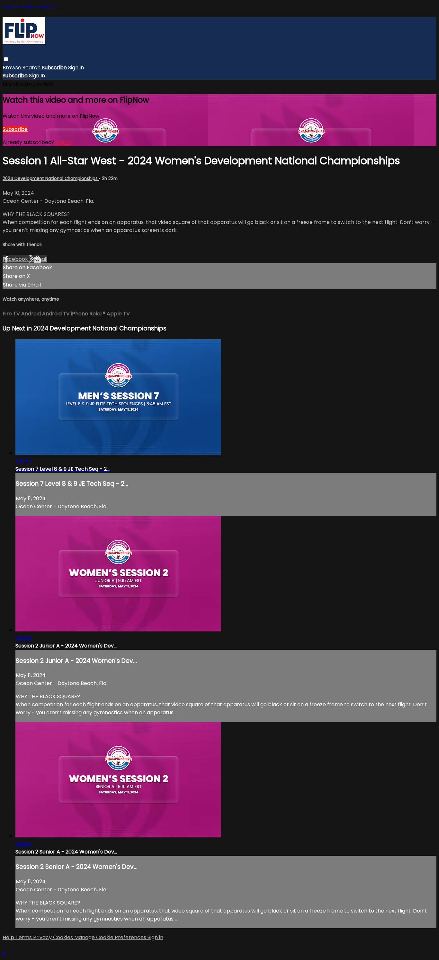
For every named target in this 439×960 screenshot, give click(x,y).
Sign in (76, 67)
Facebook (16, 259)
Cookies (63, 937)
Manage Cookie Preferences (111, 937)
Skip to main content (29, 6)
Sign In (37, 75)
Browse (12, 67)
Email (40, 259)
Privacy (43, 937)
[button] (6, 59)
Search (32, 67)
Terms (24, 937)
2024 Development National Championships (51, 179)
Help (9, 937)
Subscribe (15, 129)
